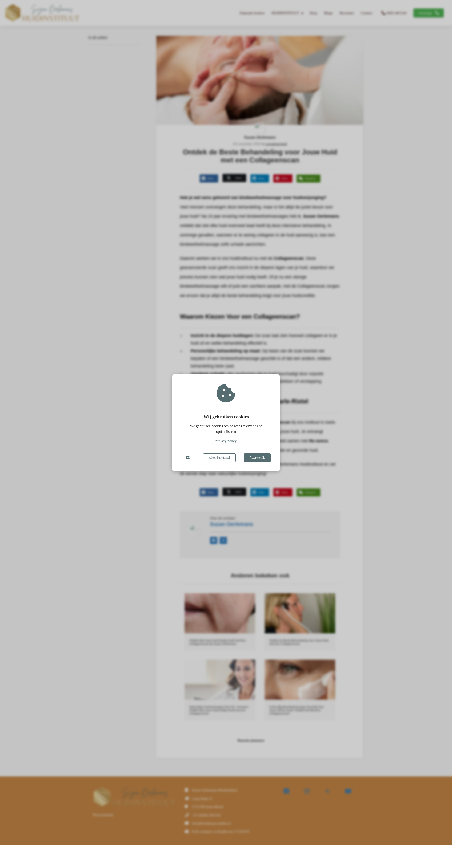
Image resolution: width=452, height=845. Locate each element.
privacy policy (226, 441)
